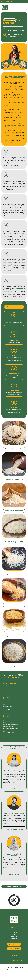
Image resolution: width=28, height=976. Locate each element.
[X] (17, 960)
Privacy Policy (9, 973)
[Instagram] (10, 960)
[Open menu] (25, 7)
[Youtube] (21, 960)
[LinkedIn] (14, 960)
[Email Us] (4, 698)
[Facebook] (7, 960)
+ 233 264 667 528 (10, 713)
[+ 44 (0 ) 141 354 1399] (4, 694)
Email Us (7, 697)
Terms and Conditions (14, 970)
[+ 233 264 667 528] (4, 713)
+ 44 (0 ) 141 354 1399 (10, 694)
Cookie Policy (19, 973)
